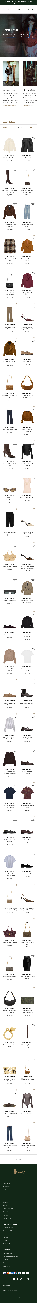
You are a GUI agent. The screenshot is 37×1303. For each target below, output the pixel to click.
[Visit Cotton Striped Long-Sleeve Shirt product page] (9, 714)
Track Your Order (8, 1209)
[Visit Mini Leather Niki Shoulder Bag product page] (9, 270)
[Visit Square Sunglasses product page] (9, 577)
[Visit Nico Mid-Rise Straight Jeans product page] (9, 1122)
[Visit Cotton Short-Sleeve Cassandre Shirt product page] (9, 851)
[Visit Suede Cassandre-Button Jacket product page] (27, 406)
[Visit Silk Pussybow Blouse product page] (9, 135)
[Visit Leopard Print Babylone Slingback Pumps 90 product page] (27, 885)
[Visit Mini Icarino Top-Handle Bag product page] (27, 1056)
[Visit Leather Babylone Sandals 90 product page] (27, 509)
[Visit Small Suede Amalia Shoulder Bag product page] (27, 372)
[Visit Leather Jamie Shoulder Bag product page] (27, 1122)
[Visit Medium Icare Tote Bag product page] (9, 543)
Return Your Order (8, 1212)
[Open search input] (8, 9)
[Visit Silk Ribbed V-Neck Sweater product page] (27, 440)
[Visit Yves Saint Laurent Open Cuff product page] (9, 1056)
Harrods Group (7, 1253)
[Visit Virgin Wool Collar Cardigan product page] (27, 611)
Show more (8, 41)
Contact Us (6, 1237)
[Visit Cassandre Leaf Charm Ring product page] (9, 1021)
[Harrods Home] (18, 9)
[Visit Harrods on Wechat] (28, 1279)
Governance (6, 1266)
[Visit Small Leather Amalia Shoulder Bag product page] (9, 987)
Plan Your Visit (7, 1183)
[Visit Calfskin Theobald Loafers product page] (27, 714)
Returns (5, 1205)
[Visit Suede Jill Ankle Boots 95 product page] (9, 440)
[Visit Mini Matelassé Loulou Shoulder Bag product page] (27, 167)
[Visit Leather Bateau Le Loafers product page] (27, 748)
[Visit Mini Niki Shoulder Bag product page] (9, 953)
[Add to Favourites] (16, 135)
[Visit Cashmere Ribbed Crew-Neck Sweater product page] (9, 748)
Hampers (5, 1215)
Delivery (5, 1202)
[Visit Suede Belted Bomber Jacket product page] (9, 338)
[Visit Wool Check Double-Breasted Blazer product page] (27, 577)
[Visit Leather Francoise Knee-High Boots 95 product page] (9, 167)
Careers (5, 1259)
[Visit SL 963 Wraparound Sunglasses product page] (9, 475)
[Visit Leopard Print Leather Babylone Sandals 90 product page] (27, 543)
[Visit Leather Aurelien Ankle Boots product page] (27, 680)
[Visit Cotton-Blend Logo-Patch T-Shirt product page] (9, 782)
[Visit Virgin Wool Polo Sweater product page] (9, 646)
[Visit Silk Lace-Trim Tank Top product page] (27, 475)
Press (4, 1263)
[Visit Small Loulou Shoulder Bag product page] (27, 919)
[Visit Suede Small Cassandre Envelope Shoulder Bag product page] (9, 885)
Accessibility (6, 1285)
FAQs (4, 1234)
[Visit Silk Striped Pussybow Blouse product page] (27, 270)
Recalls (5, 1241)
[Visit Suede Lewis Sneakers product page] (9, 1090)
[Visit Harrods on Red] (25, 1279)
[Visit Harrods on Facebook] (14, 1279)
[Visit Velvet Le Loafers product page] (27, 851)
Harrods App (7, 1218)
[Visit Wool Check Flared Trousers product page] (9, 304)
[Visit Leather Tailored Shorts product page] (27, 135)
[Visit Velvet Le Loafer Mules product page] (9, 611)
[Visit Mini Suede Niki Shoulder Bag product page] (9, 372)
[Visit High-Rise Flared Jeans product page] (9, 406)
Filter (30, 127)
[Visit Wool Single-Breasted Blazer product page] (27, 235)
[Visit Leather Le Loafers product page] (27, 338)
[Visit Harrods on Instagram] (17, 1279)
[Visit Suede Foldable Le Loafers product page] (9, 680)
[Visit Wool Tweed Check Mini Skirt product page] (9, 235)
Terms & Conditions (8, 1288)
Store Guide (6, 1186)
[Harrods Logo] (18, 1171)
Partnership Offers (8, 1231)
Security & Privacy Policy (10, 1290)
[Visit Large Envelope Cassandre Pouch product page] (27, 987)
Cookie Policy (7, 1244)
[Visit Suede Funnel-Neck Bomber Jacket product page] (9, 201)
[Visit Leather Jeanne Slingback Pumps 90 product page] (27, 304)
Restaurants (6, 1190)
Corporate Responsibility (10, 1256)
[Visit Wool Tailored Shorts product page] (9, 509)
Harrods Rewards (8, 1227)
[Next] (25, 1159)
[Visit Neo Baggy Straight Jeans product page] (27, 201)
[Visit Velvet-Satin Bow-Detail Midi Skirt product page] (27, 953)
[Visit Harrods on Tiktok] (21, 1279)
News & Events (7, 1193)
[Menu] (4, 9)
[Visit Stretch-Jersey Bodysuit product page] (27, 1090)
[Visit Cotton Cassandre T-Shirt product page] (27, 646)
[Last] (30, 1159)
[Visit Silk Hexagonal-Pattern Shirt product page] (27, 782)
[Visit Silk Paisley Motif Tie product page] (27, 1021)
